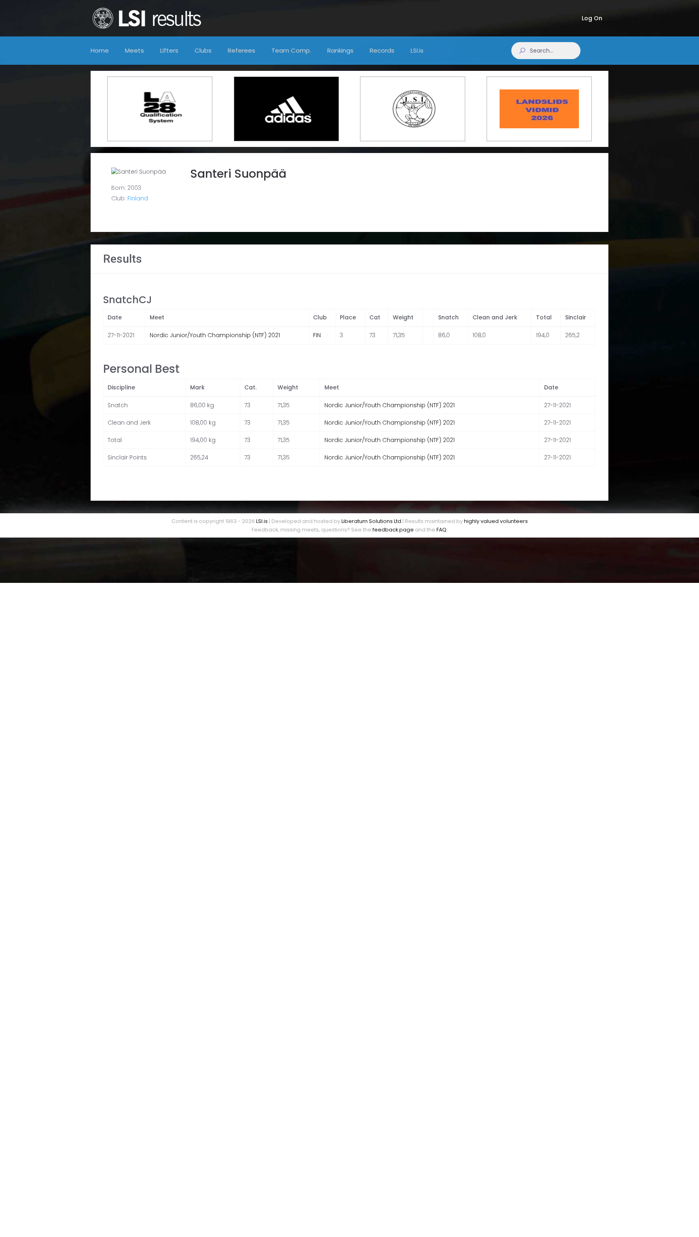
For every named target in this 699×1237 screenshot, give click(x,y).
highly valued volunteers (496, 521)
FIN (317, 335)
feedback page (393, 529)
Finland (137, 198)
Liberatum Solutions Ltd (371, 521)
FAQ (441, 529)
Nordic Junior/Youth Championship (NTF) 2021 (215, 335)
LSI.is (262, 521)
